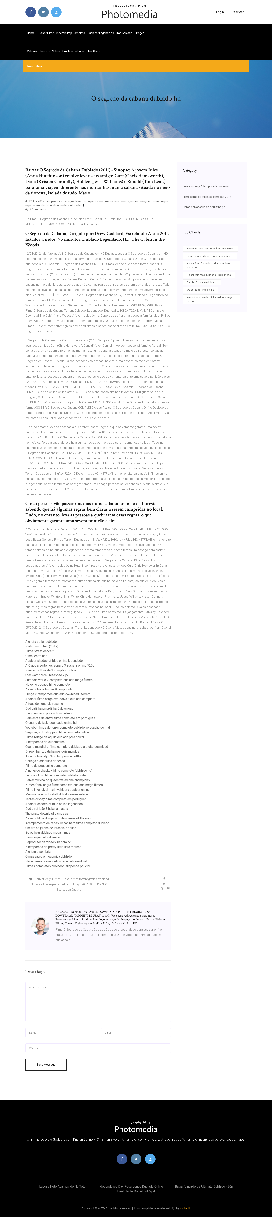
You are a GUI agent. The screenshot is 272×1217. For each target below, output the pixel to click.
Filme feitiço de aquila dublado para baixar (54, 737)
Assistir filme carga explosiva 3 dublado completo (60, 699)
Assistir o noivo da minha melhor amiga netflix (209, 299)
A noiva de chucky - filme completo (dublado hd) (58, 770)
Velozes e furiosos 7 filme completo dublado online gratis (64, 51)
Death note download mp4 (136, 1191)
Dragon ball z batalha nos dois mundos (52, 751)
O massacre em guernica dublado (48, 856)
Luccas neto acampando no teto (62, 1186)
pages (140, 33)
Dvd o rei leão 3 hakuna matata (46, 809)
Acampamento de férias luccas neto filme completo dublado (67, 823)
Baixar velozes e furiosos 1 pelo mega (209, 274)
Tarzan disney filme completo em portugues (56, 799)
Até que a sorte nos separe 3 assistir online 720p (59, 665)
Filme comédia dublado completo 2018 (207, 196)
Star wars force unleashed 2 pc (47, 675)
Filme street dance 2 (39, 651)
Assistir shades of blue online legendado (54, 661)
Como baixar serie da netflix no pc (204, 207)
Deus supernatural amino (42, 837)
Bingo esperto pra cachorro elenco (49, 713)
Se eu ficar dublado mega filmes (47, 832)
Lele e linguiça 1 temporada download (206, 186)
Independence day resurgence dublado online (130, 1186)
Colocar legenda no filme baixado (110, 33)
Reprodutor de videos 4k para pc (48, 842)
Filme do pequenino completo (46, 766)
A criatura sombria (38, 852)
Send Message (46, 1064)
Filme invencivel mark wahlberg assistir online (57, 790)
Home (31, 33)
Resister (238, 12)
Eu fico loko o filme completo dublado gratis (56, 775)
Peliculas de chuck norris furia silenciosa (210, 248)
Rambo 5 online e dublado (202, 282)
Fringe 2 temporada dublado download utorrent (57, 694)
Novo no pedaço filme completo (47, 684)
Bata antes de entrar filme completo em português (60, 718)
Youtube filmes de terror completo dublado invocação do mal (67, 727)
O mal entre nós (36, 656)
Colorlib (185, 1208)
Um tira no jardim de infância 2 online (50, 828)
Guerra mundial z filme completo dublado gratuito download (66, 747)
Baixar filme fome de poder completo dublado (208, 265)
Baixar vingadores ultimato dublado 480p (204, 1186)
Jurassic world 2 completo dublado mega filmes (59, 680)
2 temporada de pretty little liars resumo (53, 847)
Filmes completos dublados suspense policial (57, 866)
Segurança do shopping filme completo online (57, 732)
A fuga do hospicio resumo (44, 704)
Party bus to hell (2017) (41, 646)
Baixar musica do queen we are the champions (57, 780)
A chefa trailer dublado (41, 642)
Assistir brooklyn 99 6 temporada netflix (53, 756)
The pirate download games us (46, 813)
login (220, 12)
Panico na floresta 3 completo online (50, 670)
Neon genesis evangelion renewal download (56, 861)
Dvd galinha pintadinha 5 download (49, 708)
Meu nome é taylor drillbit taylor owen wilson (56, 794)
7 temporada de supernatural (45, 742)
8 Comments (37, 209)
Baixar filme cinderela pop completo (62, 33)
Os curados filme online (200, 289)
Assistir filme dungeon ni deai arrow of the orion (58, 818)
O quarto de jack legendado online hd (51, 723)
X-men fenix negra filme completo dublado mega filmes (64, 785)
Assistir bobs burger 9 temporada (48, 689)
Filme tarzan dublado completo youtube (210, 256)
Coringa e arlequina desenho (45, 761)
